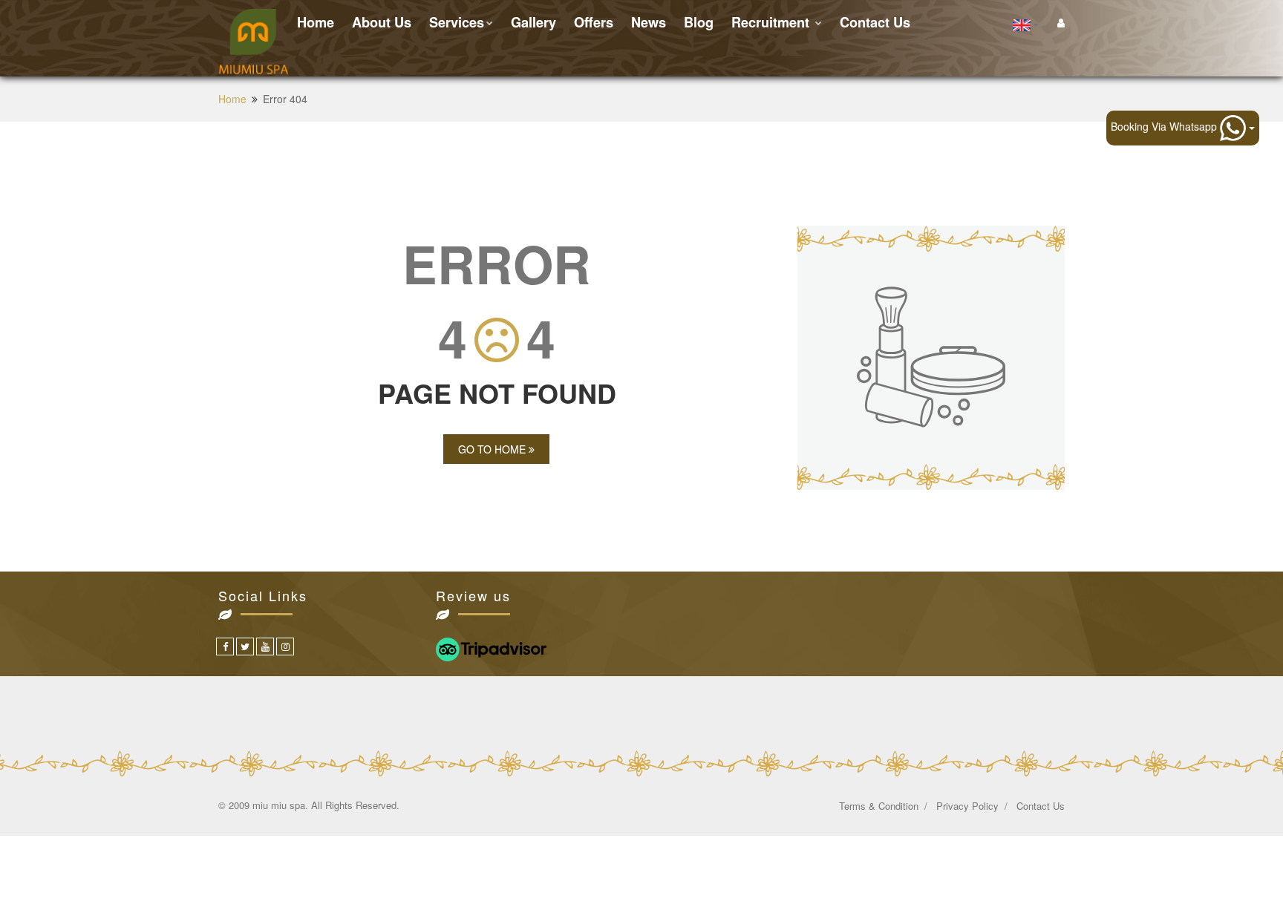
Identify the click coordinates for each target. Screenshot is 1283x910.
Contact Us (1040, 806)
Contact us (875, 22)
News (648, 22)
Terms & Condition (878, 806)
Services (456, 22)
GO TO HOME (493, 449)
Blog (699, 22)
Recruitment (772, 22)
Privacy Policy (967, 806)
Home (315, 22)
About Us (381, 22)
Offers (593, 22)
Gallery (533, 22)
